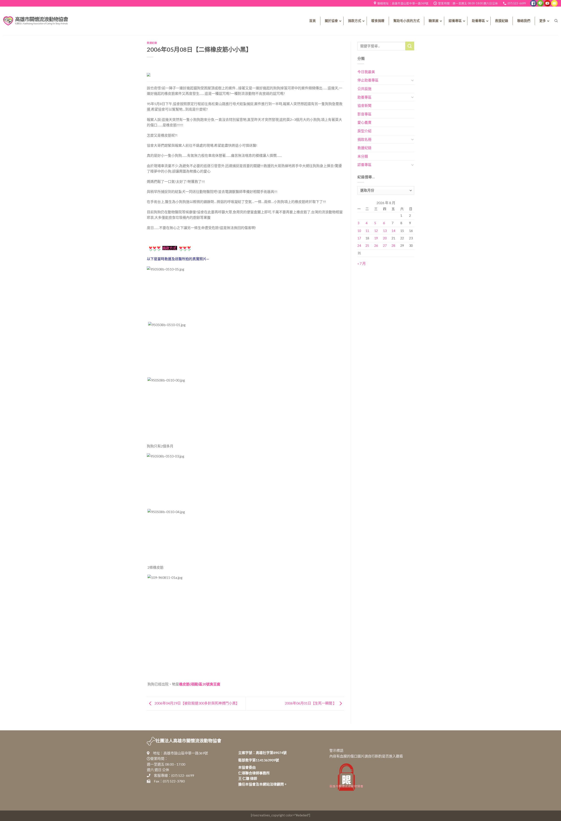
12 (376, 231)
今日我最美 (366, 72)
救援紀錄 (152, 42)
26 (376, 245)
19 (376, 238)
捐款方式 (169, 248)
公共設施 (364, 89)
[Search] (556, 21)
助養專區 (364, 97)
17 (359, 238)
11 (367, 231)
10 (359, 231)
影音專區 (364, 114)
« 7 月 (361, 263)
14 (393, 231)
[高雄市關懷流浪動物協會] (35, 20)
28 (393, 245)
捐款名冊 (364, 139)
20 (385, 238)
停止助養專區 (367, 80)
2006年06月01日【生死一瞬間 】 (311, 703)
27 (385, 245)
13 (385, 231)
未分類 (362, 156)
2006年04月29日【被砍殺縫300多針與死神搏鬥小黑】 (196, 703)
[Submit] (409, 46)
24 (359, 245)
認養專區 (364, 164)
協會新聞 (364, 105)
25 (367, 245)
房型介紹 (364, 131)
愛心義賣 (364, 122)
